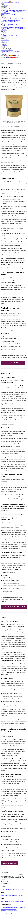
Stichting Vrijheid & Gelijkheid (9, 909)
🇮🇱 (17, 55)
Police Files (4, 7)
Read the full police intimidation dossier (12, 362)
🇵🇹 (12, 55)
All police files (4, 10)
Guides (21, 889)
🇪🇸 (11, 55)
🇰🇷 (19, 55)
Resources (18, 28)
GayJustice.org (15, 2)
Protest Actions (4, 14)
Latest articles (4, 42)
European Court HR (12, 907)
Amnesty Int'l (4, 907)
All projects (3, 32)
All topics (3, 35)
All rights (3, 18)
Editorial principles (13, 24)
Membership (10, 895)
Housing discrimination (9, 20)
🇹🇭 (14, 55)
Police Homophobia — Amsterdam (16, 10)
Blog (15, 889)
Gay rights (7, 18)
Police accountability (13, 21)
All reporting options (6, 27)
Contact (15, 895)
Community (3, 37)
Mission (7, 50)
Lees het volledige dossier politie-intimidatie (13, 606)
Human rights (13, 18)
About (2, 47)
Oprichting (16, 901)
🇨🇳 (15, 55)
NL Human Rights (21, 907)
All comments (4, 45)
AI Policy (18, 51)
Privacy (14, 51)
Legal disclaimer (5, 24)
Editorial (11, 901)
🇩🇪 (9, 55)
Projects (18, 889)
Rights (2, 15)
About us (3, 50)
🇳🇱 (8, 55)
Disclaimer (21, 901)
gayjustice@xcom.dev (7, 881)
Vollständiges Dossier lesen (9, 863)
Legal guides (12, 28)
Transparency (8, 51)
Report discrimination (16, 27)
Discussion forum (5, 40)
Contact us (3, 54)
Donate (5, 895)
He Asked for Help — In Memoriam (14, 10)
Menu (2, 4)
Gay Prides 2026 (12, 14)
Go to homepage (5, 2)
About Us (3, 889)
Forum (2, 895)
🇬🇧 (6, 55)
